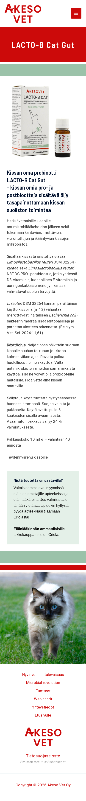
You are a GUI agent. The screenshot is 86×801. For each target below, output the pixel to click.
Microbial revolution (43, 682)
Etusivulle (43, 715)
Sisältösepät (56, 762)
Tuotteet (43, 691)
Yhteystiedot (43, 707)
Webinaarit (43, 699)
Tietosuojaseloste (43, 756)
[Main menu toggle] (76, 13)
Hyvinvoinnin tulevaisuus (43, 674)
